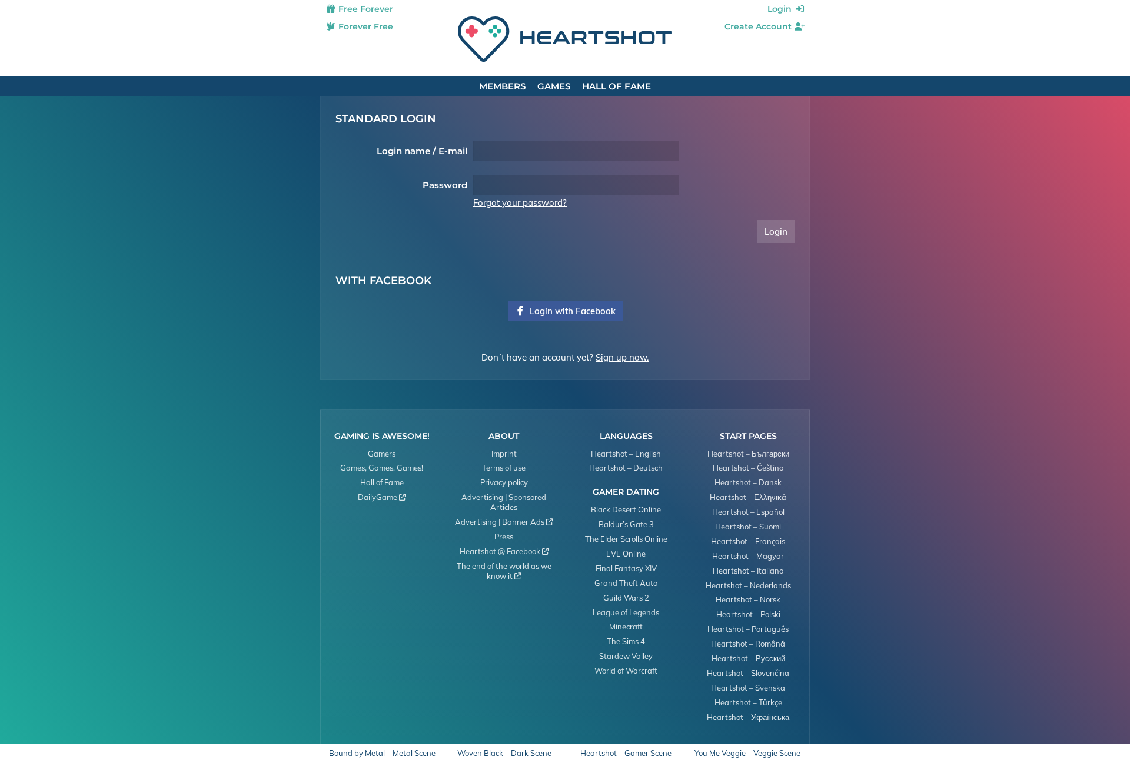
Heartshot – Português (748, 629)
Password (445, 185)
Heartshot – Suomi (748, 526)
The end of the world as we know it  (504, 571)
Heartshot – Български (748, 453)
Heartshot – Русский (748, 658)
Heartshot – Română (748, 643)
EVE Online (626, 553)
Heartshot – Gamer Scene (626, 753)
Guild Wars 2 (626, 597)
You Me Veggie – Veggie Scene (747, 753)
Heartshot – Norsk (748, 599)
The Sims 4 (626, 641)
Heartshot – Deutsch (626, 467)
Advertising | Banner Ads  (504, 522)
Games (553, 86)
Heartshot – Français (748, 541)
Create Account (759, 26)
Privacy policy (504, 482)
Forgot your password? (520, 202)
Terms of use (504, 467)
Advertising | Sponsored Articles (503, 502)
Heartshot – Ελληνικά (748, 497)
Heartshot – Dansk (748, 482)
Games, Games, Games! (381, 467)
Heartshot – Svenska (748, 687)
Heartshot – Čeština (748, 467)
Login (780, 9)
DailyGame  (382, 497)
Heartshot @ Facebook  (504, 551)
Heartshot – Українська (748, 717)
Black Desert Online (626, 509)
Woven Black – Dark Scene (504, 753)
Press (503, 536)
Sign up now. (622, 357)
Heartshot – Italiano (748, 570)
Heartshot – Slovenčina (748, 673)
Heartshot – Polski (748, 614)
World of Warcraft (625, 670)
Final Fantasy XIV (626, 568)
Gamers (382, 453)
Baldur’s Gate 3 (626, 524)
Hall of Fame (616, 86)
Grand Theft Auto (625, 583)
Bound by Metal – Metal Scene (382, 753)
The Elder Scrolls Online (626, 539)
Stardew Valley (626, 656)
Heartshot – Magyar (748, 556)
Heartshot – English (626, 453)
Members (502, 86)
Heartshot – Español (748, 512)
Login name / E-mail (422, 150)
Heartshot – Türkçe (748, 702)
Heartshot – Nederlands (748, 585)
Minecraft (626, 626)
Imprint (504, 453)
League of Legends (626, 612)
